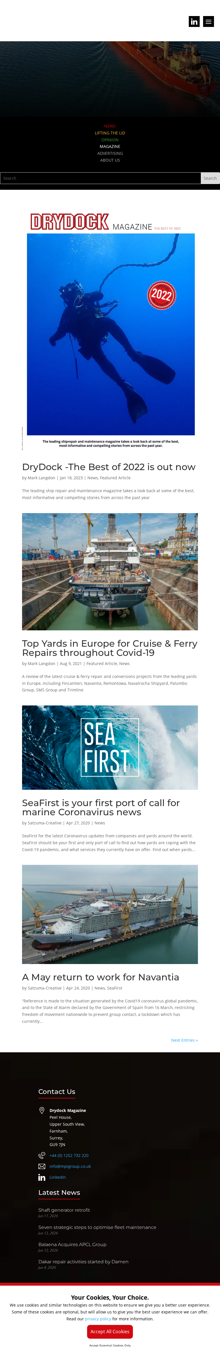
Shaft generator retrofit (64, 1210)
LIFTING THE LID (110, 133)
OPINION (110, 139)
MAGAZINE (110, 146)
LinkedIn (58, 1177)
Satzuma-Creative (45, 823)
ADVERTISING (110, 153)
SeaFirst (114, 988)
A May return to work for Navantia (100, 977)
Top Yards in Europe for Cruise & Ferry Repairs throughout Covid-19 (109, 648)
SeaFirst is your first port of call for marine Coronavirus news (101, 807)
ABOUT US (110, 160)
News (92, 477)
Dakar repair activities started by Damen (83, 1261)
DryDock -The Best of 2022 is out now (109, 466)
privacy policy (98, 1318)
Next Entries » (184, 1040)
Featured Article (115, 477)
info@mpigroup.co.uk (70, 1166)
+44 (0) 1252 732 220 (69, 1155)
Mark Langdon (41, 477)
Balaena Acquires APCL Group (72, 1244)
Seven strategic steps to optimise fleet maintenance (97, 1227)
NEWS (110, 126)
